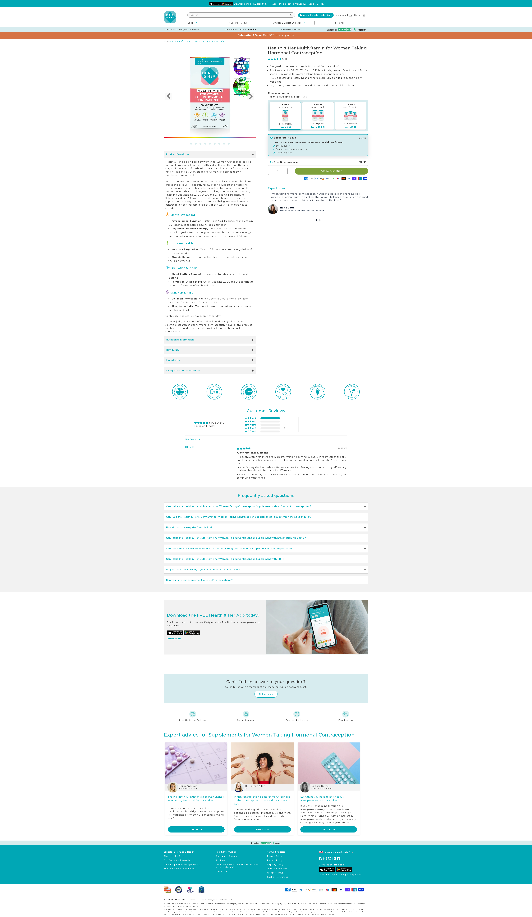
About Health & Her (174, 856)
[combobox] (241, 15)
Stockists (220, 860)
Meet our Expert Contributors (179, 868)
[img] (244, 448)
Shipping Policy (275, 864)
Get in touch (266, 694)
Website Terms (275, 873)
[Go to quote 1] (316, 220)
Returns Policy (274, 860)
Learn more (174, 638)
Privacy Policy (274, 856)
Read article (196, 829)
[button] (359, 15)
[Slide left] (168, 96)
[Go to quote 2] (319, 220)
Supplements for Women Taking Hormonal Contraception (196, 41)
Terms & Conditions (277, 868)
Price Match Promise (227, 856)
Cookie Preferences (277, 877)
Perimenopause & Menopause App (182, 864)
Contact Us (221, 871)
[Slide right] (250, 96)
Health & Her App (267, 4)
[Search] (291, 15)
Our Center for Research (177, 860)
